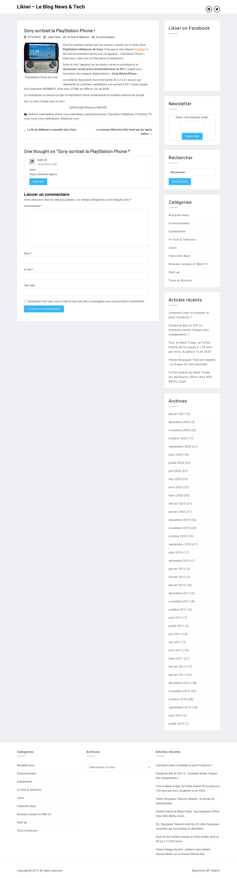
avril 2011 (175, 650)
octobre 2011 (178, 609)
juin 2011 (175, 634)
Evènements (177, 231)
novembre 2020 (179, 430)
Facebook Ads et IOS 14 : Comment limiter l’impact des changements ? (189, 330)
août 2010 (175, 715)
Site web (29, 285)
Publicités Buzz (180, 256)
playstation (76, 114)
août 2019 (175, 552)
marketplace (46, 114)
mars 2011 (176, 658)
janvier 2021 (177, 414)
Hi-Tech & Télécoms (78, 37)
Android (33, 114)
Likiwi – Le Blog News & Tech (51, 7)
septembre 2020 (180, 446)
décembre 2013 (179, 560)
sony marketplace (48, 118)
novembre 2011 (179, 601)
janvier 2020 (177, 511)
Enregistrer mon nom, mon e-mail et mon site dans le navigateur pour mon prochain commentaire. (86, 301)
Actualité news (179, 215)
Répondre (38, 181)
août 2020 (175, 454)
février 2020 (177, 503)
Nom (28, 253)
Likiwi (173, 247)
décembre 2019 (179, 520)
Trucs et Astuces (180, 280)
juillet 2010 (176, 723)
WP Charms (213, 870)
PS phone (141, 114)
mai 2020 (175, 479)
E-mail (28, 269)
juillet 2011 (176, 626)
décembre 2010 (179, 683)
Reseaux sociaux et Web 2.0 (188, 264)
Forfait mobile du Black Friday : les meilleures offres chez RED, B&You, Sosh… (191, 377)
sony (34, 118)
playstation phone (95, 114)
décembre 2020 (179, 422)
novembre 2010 (179, 691)
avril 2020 (175, 487)
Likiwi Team (54, 37)
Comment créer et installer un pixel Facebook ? (184, 765)
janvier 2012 (177, 585)
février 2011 (177, 666)
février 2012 (177, 577)
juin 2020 (175, 471)
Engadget (140, 49)
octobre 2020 (178, 438)
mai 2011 (175, 642)
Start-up (174, 272)
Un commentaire (105, 37)
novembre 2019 (179, 528)
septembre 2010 (180, 707)
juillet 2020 (176, 462)
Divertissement (179, 223)
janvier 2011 (177, 674)
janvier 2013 (177, 568)
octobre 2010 (178, 699)
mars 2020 (176, 495)
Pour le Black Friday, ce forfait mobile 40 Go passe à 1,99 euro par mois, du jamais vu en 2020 (190, 347)
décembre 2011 (179, 593)
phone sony (62, 114)
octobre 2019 (178, 536)
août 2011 (175, 617)
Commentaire (33, 206)
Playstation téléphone (120, 114)
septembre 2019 (180, 544)
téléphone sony (70, 118)
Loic (40, 159)
